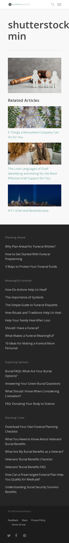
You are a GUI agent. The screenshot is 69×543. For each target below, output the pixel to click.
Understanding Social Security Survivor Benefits (32, 489)
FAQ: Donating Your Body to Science (30, 404)
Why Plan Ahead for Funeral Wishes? (30, 246)
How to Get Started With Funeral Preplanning (27, 256)
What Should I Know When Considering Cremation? (32, 393)
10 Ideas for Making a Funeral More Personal (30, 345)
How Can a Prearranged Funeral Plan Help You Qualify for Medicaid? (34, 477)
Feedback (13, 520)
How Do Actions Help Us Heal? (26, 290)
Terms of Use (19, 524)
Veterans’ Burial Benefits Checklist (28, 459)
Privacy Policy (38, 520)
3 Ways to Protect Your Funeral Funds (31, 267)
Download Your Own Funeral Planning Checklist (31, 429)
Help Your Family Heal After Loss (27, 320)
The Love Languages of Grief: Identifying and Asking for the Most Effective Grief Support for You (32, 173)
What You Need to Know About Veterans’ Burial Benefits (33, 441)
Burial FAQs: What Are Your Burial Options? (28, 373)
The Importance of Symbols (24, 297)
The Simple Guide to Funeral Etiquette (31, 305)
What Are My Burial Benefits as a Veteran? (34, 452)
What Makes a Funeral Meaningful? (29, 336)
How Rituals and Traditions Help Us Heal (33, 313)
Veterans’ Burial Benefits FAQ (25, 467)
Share (25, 520)
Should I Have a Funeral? (22, 328)
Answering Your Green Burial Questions (32, 384)
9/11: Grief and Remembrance (28, 211)
